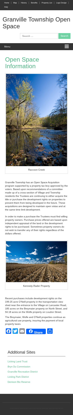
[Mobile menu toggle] (66, 46)
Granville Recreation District (23, 371)
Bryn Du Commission (19, 366)
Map (15, 3)
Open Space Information (22, 63)
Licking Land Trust (17, 361)
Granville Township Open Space (36, 23)
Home (6, 3)
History (24, 3)
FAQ (6, 7)
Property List (47, 3)
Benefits (34, 3)
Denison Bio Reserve (19, 382)
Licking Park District (18, 376)
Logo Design (61, 3)
